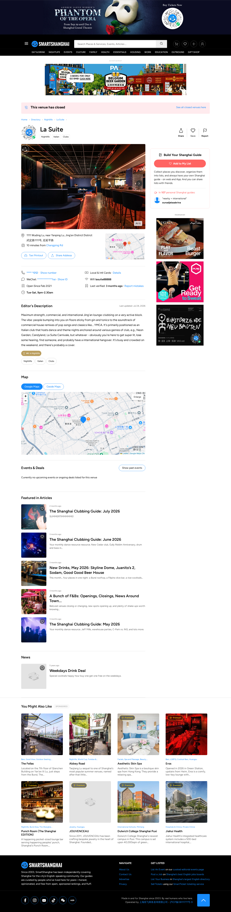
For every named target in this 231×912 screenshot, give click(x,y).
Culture (81, 52)
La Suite (60, 119)
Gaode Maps (53, 386)
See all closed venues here (191, 107)
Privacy (123, 884)
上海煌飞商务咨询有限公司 (153, 902)
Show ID (63, 279)
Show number (48, 272)
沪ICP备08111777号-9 (181, 902)
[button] (181, 133)
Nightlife (54, 52)
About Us (124, 869)
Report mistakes (134, 285)
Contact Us (125, 874)
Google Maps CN (137, 453)
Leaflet (125, 453)
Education (161, 52)
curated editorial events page (188, 869)
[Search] (161, 44)
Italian (40, 361)
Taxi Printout (36, 255)
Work (147, 52)
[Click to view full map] (125, 246)
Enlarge (137, 397)
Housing (135, 52)
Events (68, 52)
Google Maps (32, 386)
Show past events (132, 467)
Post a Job (156, 874)
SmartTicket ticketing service (188, 884)
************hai (46, 279)
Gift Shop (193, 52)
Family (93, 52)
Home (24, 119)
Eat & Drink (38, 52)
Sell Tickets (156, 884)
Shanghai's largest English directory (191, 879)
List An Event (158, 869)
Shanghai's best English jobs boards (185, 874)
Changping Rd (54, 245)
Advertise (124, 879)
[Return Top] (203, 900)
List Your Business (160, 879)
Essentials (119, 52)
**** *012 (32, 272)
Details (117, 272)
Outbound (178, 52)
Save (192, 136)
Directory (35, 119)
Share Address (64, 255)
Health (105, 52)
